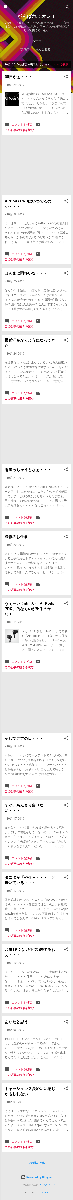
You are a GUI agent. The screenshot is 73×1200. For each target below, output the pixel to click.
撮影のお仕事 (16, 536)
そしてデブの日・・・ (24, 738)
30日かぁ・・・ (18, 76)
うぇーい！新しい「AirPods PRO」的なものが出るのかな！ (29, 608)
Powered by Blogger (39, 1177)
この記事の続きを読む (19, 130)
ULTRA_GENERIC (47, 1185)
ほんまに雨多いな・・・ (26, 273)
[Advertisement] (36, 165)
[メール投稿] (38, 126)
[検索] (67, 8)
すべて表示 (61, 64)
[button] (66, 77)
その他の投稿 (36, 1162)
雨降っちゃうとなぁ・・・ (28, 469)
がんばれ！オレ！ (36, 16)
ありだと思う (16, 1021)
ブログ (24, 49)
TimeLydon (43, 1192)
